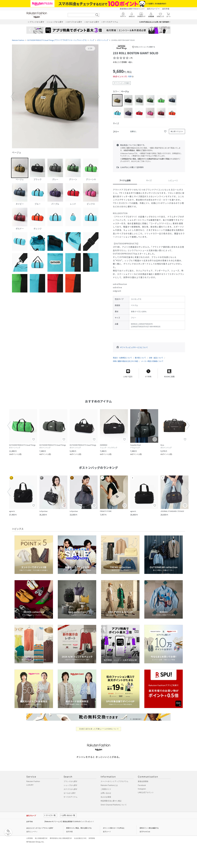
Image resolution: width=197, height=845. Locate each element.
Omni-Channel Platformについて (114, 805)
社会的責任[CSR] (80, 838)
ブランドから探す (70, 781)
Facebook (142, 785)
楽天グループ (152, 9)
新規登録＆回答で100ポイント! (132, 9)
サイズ (149, 180)
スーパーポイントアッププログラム (114, 781)
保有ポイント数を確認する (149, 828)
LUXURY (29, 785)
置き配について (140, 358)
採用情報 (92, 838)
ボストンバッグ (102, 40)
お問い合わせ (106, 793)
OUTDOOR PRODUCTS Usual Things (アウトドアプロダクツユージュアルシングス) (57, 40)
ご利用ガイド (106, 789)
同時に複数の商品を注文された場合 (125, 361)
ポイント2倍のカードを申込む (114, 828)
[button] (55, 96)
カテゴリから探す (70, 789)
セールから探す (70, 793)
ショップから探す (70, 785)
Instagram (142, 789)
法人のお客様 (106, 797)
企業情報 (29, 838)
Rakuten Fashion (18, 40)
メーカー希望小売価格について (152, 361)
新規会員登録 (143, 781)
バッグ (92, 40)
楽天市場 (165, 9)
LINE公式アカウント (146, 792)
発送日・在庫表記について (122, 358)
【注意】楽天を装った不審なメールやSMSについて (98, 729)
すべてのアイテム (70, 797)
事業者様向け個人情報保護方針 (61, 838)
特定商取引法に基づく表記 (111, 801)
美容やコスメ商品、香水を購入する (79, 828)
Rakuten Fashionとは (109, 785)
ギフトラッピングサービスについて (134, 347)
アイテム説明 (125, 180)
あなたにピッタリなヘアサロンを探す (39, 828)
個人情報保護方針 (41, 838)
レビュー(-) (173, 180)
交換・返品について (156, 358)
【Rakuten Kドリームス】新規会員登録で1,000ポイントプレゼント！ (69, 821)
